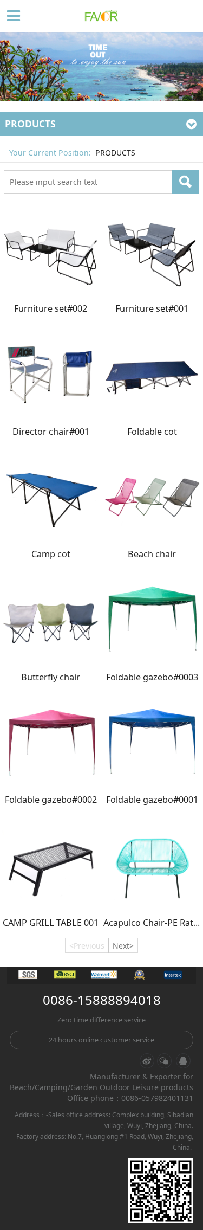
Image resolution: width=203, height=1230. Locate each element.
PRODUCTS (115, 152)
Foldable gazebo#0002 (51, 800)
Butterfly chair (50, 677)
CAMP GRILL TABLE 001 (51, 923)
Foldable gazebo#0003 (152, 677)
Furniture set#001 (151, 308)
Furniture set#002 (50, 308)
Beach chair (152, 554)
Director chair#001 (50, 431)
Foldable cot (152, 431)
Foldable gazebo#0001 (152, 800)
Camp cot (50, 554)
